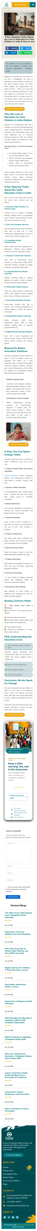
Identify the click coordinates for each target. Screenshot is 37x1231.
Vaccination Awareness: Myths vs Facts (15, 985)
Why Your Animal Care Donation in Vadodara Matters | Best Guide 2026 (18, 1056)
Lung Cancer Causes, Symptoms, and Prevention (17, 1093)
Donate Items (8, 1171)
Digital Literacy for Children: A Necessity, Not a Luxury (17, 968)
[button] (33, 4)
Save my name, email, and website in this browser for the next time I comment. (18, 889)
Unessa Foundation (11, 476)
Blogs (5, 1184)
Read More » (8, 920)
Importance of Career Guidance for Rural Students (18, 933)
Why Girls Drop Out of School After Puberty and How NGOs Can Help (16, 950)
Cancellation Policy (10, 1174)
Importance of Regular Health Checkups (18, 1002)
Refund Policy (8, 1177)
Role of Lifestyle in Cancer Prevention (17, 1109)
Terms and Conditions (11, 1181)
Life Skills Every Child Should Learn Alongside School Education (18, 915)
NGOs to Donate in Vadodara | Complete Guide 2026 (18, 1038)
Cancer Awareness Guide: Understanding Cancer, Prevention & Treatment (16, 1075)
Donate (6, 1167)
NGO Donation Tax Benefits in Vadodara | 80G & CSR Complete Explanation (18, 1020)
